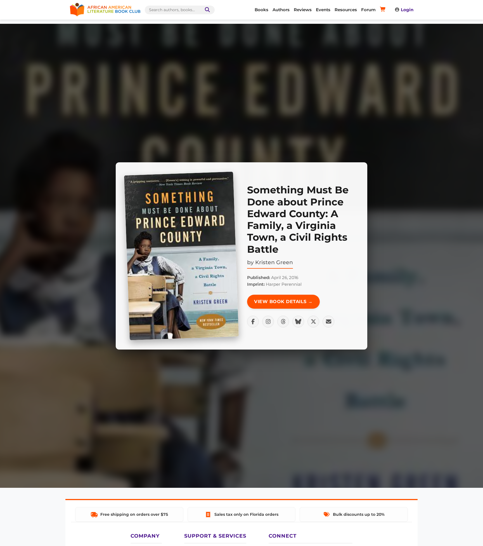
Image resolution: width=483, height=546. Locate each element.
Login (407, 9)
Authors (281, 9)
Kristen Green (274, 262)
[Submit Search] (206, 10)
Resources (346, 9)
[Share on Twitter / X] (313, 321)
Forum (368, 9)
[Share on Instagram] (268, 321)
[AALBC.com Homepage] (105, 10)
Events (323, 9)
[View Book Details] (181, 256)
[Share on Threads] (283, 321)
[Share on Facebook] (253, 321)
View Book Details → (283, 301)
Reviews (303, 9)
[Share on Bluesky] (298, 321)
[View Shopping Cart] (383, 9)
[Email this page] (328, 321)
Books (261, 9)
